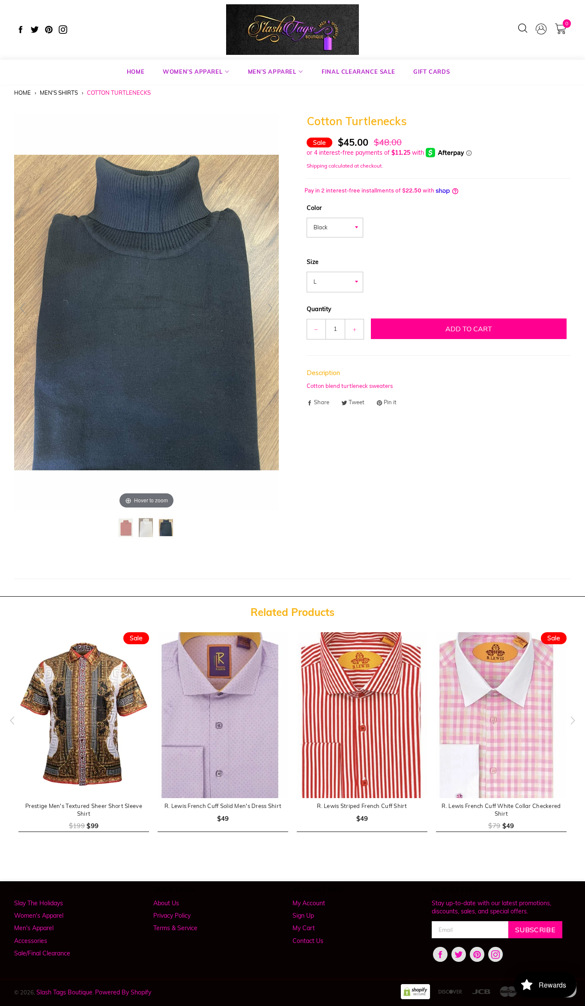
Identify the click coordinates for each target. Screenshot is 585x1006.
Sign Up (303, 915)
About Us (166, 903)
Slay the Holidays (38, 903)
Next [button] (575, 720)
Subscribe (535, 929)
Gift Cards (431, 71)
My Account (308, 903)
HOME (135, 71)
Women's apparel (38, 915)
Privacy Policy (172, 915)
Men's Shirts (59, 92)
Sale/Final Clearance (42, 953)
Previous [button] (10, 720)
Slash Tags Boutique (64, 992)
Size (313, 262)
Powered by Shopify (123, 992)
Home (22, 92)
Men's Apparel (34, 928)
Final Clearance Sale (358, 71)
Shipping (317, 165)
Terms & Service (175, 928)
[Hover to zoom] (146, 311)
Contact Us (307, 941)
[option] (83, 737)
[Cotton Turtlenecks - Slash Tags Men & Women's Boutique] (126, 527)
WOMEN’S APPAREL (193, 71)
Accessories (30, 941)
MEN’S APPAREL (273, 71)
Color (314, 208)
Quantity (319, 309)
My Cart (303, 928)
